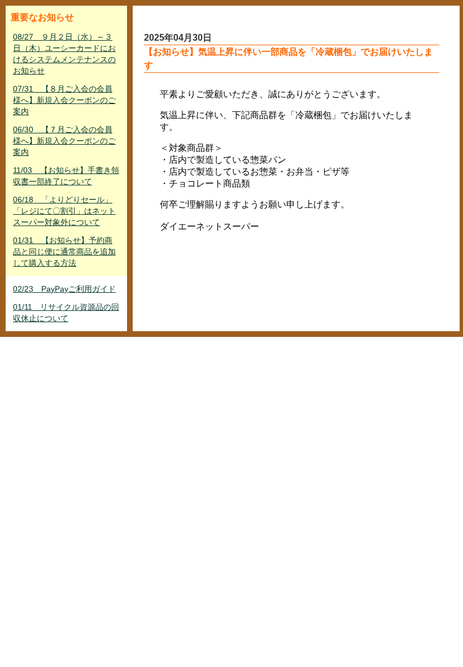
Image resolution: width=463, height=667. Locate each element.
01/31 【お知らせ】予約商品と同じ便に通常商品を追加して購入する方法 (64, 251)
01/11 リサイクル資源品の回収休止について (66, 312)
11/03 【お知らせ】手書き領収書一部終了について (66, 176)
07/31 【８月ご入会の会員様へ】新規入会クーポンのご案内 (64, 100)
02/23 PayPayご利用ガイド (64, 288)
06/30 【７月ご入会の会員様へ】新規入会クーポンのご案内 (64, 141)
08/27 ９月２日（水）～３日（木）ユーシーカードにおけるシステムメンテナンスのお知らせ (64, 53)
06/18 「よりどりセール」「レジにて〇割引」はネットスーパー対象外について (64, 211)
